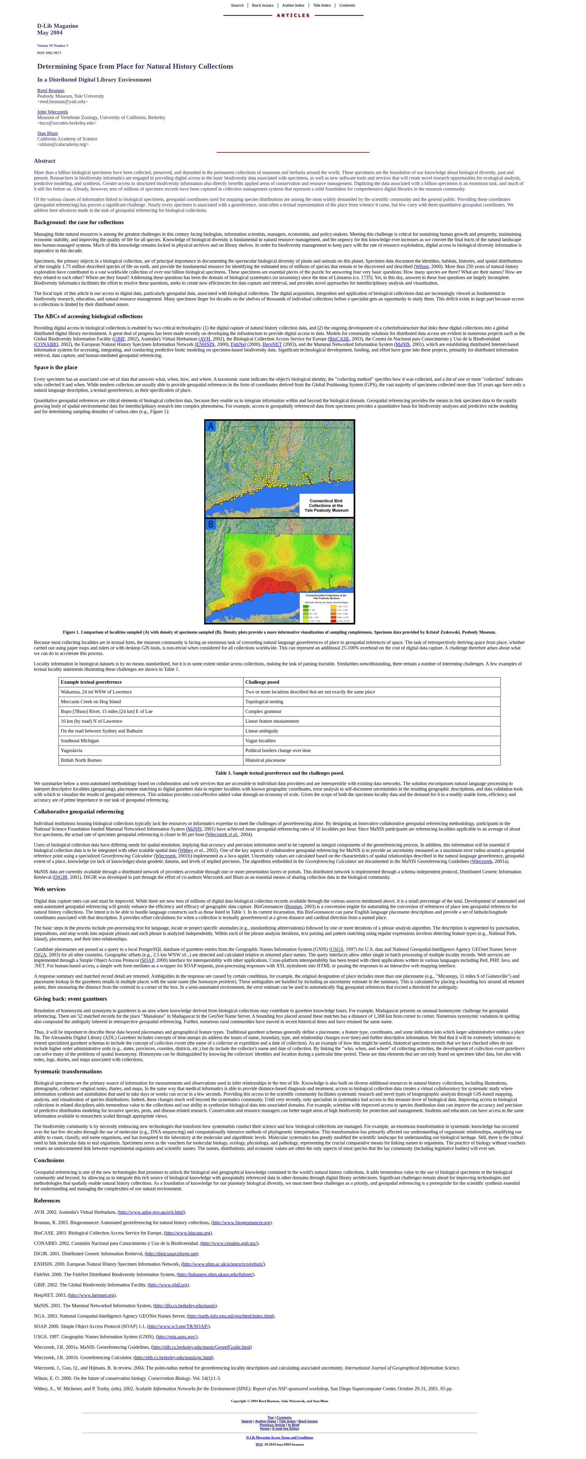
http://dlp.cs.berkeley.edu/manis (185, 1305)
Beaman (294, 906)
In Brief (293, 1425)
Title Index (322, 5)
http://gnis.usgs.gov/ (176, 1336)
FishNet (238, 344)
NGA (40, 954)
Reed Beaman (50, 90)
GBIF (119, 338)
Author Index (293, 5)
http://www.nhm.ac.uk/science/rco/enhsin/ (223, 1264)
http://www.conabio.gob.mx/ (229, 1243)
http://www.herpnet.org (91, 1295)
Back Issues (263, 5)
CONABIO (46, 344)
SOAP (148, 960)
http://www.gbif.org (168, 1284)
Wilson (422, 266)
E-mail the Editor (285, 1428)
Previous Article (272, 1425)
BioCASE (339, 338)
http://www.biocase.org (187, 1232)
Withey (186, 850)
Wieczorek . (222, 834)
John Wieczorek (52, 112)
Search (237, 5)
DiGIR (60, 877)
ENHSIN (205, 344)
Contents (347, 5)
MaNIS (403, 344)
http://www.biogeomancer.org (241, 1222)
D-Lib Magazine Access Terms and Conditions (279, 1437)
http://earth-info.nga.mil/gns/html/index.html (230, 1316)
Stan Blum (47, 133)
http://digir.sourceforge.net (171, 1253)
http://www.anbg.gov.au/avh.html (151, 1212)
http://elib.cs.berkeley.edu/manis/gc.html (173, 1357)
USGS (337, 949)
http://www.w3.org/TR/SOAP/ (178, 1326)
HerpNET (272, 344)
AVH (205, 338)
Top (271, 1417)
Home (264, 1428)
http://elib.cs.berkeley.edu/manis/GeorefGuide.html (201, 1347)
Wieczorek (165, 855)
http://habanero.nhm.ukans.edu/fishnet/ (215, 1274)
